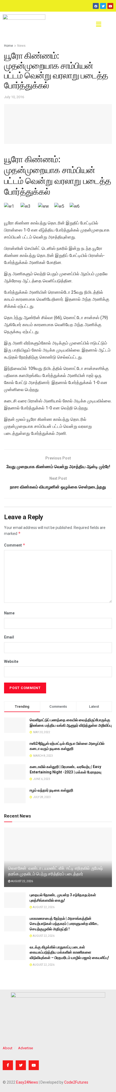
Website (11, 661)
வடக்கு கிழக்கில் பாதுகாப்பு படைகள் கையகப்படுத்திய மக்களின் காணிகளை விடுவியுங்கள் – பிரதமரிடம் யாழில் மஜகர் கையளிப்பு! (69, 952)
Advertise (25, 1048)
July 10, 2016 (14, 97)
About (7, 1048)
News (21, 46)
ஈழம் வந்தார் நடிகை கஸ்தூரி (51, 790)
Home (8, 46)
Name (9, 613)
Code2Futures (76, 1082)
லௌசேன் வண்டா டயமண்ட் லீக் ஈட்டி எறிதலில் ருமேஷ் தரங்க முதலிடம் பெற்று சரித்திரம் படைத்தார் (55, 871)
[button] (98, 24)
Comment (14, 545)
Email (9, 637)
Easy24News (27, 1082)
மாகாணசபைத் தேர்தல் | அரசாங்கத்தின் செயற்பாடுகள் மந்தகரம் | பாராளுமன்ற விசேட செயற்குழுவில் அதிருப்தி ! (64, 923)
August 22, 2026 (22, 881)
